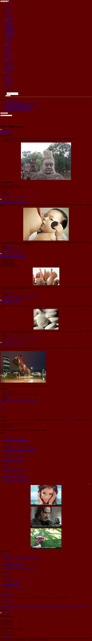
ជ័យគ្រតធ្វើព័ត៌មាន (9, 79)
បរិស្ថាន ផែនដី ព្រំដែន (9, 17)
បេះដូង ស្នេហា (8, 40)
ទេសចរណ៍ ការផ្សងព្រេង (10, 75)
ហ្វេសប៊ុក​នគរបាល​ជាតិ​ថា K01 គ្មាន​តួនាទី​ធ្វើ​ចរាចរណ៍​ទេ (15, 440)
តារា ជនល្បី (8, 73)
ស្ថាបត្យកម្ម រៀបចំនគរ (10, 22)
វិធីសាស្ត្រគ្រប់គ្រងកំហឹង (6, 132)
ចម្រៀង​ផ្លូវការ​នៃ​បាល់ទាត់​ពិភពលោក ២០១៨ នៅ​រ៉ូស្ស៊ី (14, 476)
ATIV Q (29, 607)
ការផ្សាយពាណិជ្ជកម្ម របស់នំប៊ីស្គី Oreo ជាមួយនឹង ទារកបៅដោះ (14, 202)
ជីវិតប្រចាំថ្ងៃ (8, 36)
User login (7, 87)
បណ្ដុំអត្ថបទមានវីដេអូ (9, 71)
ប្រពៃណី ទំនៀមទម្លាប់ (10, 31)
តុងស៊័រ (8, 335)
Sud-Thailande (61, 606)
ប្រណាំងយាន (8, 48)
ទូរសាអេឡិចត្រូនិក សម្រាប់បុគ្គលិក (7, 599)
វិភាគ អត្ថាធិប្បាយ (9, 61)
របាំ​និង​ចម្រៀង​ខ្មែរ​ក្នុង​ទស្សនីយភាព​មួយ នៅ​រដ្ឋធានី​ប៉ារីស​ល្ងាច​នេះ (16, 481)
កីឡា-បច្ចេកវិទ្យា (6, 44)
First (4, 404)
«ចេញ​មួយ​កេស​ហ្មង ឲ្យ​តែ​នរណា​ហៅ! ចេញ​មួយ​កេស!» (15, 589)
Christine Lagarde (49, 607)
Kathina (21, 606)
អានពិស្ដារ (2, 198)
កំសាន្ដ (4, 72)
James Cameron (20, 607)
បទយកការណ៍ (8, 66)
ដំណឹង (4, 3)
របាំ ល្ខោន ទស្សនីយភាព (10, 26)
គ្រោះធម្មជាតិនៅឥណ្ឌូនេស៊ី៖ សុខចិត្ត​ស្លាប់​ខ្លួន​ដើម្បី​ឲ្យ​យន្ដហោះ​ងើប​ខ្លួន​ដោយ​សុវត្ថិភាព (21, 559)
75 (3, 408)
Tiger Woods (61, 607)
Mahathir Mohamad (4, 606)
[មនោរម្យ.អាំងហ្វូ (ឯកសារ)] (13, 1)
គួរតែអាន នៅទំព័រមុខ (13, 195)
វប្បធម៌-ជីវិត (5, 20)
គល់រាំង (8, 191)
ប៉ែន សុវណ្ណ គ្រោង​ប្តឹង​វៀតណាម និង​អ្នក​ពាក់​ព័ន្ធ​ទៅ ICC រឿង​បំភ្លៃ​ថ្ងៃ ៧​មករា (19, 450)
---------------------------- (10, 10)
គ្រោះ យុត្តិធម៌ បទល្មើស (10, 15)
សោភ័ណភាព (8, 39)
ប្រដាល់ (7, 47)
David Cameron (38, 606)
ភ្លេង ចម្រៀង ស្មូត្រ (9, 25)
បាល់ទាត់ (7, 46)
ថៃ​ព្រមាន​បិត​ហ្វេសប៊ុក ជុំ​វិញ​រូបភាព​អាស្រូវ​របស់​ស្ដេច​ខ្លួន (14, 455)
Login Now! (8, 95)
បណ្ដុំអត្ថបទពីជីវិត (9, 43)
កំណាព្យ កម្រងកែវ (9, 81)
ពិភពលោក (8, 9)
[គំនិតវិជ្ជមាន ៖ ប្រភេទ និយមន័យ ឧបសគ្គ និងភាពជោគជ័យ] (12, 253)
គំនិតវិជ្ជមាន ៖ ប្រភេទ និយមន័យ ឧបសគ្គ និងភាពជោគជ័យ (13, 256)
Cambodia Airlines (16, 606)
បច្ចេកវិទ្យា (7, 55)
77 (3, 410)
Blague (44, 607)
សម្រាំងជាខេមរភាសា (13, 339)
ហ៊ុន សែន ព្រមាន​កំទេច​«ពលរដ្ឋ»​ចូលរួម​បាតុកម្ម (13, 460)
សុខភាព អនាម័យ (9, 38)
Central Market (66, 606)
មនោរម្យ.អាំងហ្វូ (10, 246)
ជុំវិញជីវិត (28, 195)
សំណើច (7, 83)
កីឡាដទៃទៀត (8, 50)
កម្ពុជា (7, 5)
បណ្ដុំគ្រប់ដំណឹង (8, 19)
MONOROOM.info (70, 419)
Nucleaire (9, 607)
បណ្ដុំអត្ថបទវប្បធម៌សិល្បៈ (10, 34)
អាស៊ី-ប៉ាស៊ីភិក (8, 7)
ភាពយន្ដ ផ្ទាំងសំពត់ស (10, 30)
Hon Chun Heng (55, 606)
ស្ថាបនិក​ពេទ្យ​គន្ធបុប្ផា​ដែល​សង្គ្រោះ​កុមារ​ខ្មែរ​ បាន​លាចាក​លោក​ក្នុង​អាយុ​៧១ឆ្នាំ (19, 569)
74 (3, 407)
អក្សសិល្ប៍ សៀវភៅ (9, 27)
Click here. (14, 97)
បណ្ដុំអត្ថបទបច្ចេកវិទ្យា (10, 59)
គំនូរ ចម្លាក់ (8, 23)
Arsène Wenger (44, 606)
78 (3, 411)
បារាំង (7, 6)
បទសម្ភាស (8, 64)
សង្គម (7, 13)
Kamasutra (34, 607)
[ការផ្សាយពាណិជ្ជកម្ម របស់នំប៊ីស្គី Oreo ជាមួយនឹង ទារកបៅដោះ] (13, 199)
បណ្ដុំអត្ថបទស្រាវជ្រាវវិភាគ (10, 68)
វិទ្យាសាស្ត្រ (7, 56)
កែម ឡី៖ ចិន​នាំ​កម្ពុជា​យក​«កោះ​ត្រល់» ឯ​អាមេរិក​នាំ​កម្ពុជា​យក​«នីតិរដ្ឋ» (18, 445)
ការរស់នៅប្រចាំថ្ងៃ (34, 195)
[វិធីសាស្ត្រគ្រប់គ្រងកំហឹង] (5, 129)
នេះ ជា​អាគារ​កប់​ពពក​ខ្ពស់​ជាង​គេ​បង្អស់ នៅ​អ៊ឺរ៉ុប (13, 471)
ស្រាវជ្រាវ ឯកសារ (9, 63)
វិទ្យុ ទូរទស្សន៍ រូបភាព (9, 29)
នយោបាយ (8, 11)
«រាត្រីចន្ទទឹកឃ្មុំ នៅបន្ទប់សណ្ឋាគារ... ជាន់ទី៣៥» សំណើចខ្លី (15, 579)
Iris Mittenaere (72, 606)
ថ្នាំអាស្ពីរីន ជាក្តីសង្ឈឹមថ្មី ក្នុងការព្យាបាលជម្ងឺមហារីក (11, 303)
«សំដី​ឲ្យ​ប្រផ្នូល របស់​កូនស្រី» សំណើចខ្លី (11, 584)
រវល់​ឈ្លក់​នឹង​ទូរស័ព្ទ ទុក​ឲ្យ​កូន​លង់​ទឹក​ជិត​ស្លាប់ (13, 564)
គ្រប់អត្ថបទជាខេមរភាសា (21, 195)
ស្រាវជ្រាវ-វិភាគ (6, 60)
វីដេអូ (4, 69)
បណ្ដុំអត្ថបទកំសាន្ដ (9, 85)
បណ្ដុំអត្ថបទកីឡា (9, 52)
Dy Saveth (25, 606)
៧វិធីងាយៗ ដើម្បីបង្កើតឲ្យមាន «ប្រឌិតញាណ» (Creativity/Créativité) (16, 345)
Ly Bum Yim (49, 606)
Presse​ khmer (14, 607)
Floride (70, 607)
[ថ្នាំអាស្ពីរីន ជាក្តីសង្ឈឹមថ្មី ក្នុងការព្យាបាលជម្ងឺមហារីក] (10, 300)
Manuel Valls (10, 606)
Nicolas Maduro (39, 607)
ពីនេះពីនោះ (8, 76)
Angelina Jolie (56, 607)
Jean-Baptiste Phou (31, 606)
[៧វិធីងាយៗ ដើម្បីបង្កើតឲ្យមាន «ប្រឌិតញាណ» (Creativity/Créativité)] (14, 342)
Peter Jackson (78, 606)
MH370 (83, 606)
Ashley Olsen (67, 607)
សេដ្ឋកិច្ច (7, 14)
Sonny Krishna (25, 607)
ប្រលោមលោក (8, 80)
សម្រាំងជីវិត (6, 195)
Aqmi (5, 607)
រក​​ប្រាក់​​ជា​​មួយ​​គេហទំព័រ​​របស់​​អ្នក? (7, 594)
